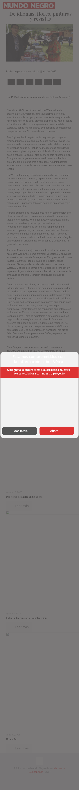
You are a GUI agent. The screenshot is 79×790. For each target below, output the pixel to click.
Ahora (54, 431)
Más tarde (20, 431)
